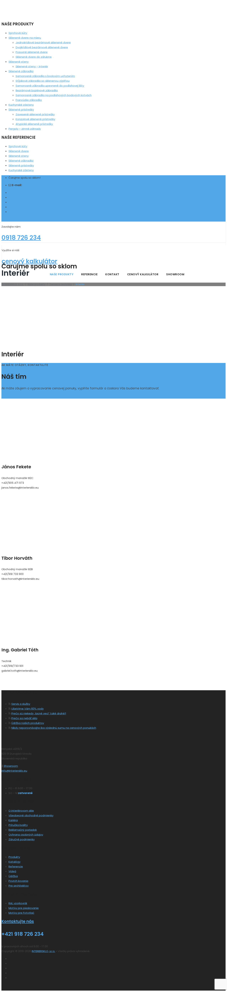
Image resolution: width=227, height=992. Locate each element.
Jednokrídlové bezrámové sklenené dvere (43, 42)
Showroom (175, 274)
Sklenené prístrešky (21, 109)
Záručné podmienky (22, 839)
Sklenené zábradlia (21, 71)
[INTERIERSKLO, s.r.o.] (113, 240)
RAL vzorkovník (18, 903)
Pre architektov (19, 886)
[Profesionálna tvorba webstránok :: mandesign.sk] (14, 988)
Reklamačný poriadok (23, 830)
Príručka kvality (18, 825)
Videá (12, 871)
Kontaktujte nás (17, 921)
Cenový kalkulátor (143, 274)
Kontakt (112, 274)
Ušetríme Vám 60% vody (27, 708)
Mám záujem (10, 396)
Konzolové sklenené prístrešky (35, 119)
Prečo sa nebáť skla (24, 718)
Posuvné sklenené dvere (32, 52)
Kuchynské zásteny (21, 105)
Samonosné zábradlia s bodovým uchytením (45, 76)
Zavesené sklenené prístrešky (35, 114)
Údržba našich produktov (27, 723)
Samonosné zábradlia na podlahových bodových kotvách (54, 95)
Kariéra (13, 820)
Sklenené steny (19, 62)
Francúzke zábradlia (29, 100)
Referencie (89, 274)
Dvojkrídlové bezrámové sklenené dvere (42, 47)
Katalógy (14, 862)
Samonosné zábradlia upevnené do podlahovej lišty (50, 85)
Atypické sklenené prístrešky (34, 124)
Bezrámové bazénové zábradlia (37, 90)
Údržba (13, 876)
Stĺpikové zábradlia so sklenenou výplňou (43, 81)
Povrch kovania (18, 881)
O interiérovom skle (21, 810)
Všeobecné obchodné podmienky (31, 815)
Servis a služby (20, 704)
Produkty (14, 857)
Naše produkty (62, 274)
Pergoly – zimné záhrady (25, 129)
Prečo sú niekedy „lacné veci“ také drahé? (38, 713)
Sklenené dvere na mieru (25, 38)
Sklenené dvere (19, 151)
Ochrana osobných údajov (26, 834)
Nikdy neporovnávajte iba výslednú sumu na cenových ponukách (53, 728)
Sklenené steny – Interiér (32, 66)
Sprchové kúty (18, 33)
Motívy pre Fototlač (21, 913)
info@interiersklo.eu (35, 185)
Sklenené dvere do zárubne (34, 57)
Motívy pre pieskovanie (24, 908)
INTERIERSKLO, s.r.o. (43, 951)
